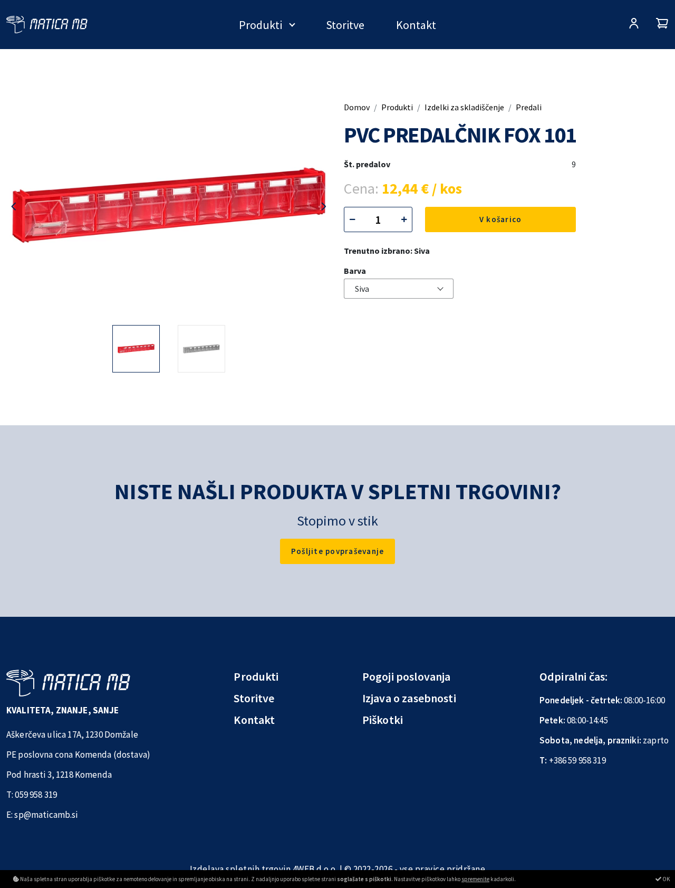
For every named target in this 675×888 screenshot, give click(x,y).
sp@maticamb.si (46, 814)
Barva (355, 270)
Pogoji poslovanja (406, 676)
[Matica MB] (47, 24)
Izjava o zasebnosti (409, 698)
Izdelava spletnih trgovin (240, 869)
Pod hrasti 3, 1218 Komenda (59, 774)
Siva (362, 288)
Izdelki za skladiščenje (464, 107)
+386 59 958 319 (577, 760)
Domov (357, 107)
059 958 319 (36, 794)
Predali (529, 107)
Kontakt (416, 24)
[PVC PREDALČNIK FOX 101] (168, 206)
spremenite (475, 879)
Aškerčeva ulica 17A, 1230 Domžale (72, 734)
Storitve (345, 24)
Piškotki (382, 719)
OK (665, 879)
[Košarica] (662, 24)
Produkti (260, 24)
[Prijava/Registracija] (634, 24)
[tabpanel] (136, 349)
